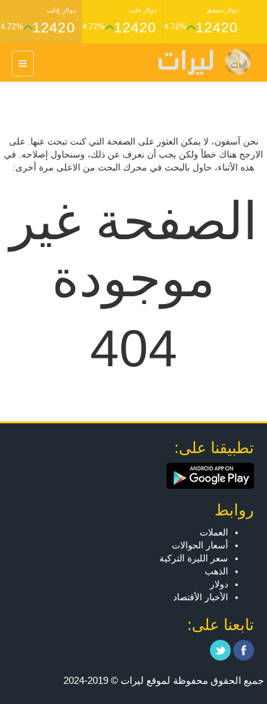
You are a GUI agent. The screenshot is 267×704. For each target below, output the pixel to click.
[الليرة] (198, 62)
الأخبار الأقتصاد (200, 597)
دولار (219, 584)
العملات (214, 532)
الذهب (216, 571)
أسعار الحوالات (200, 545)
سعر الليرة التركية (193, 558)
